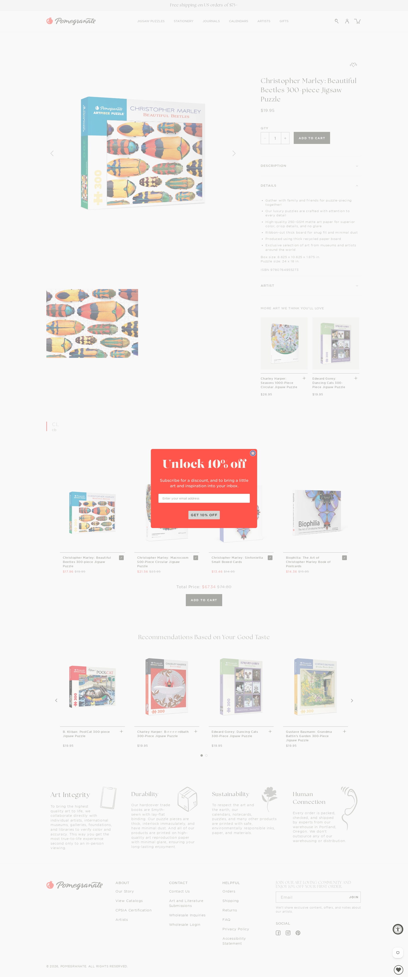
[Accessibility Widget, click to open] (398, 929)
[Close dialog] (253, 453)
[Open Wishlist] (398, 970)
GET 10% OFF (204, 515)
